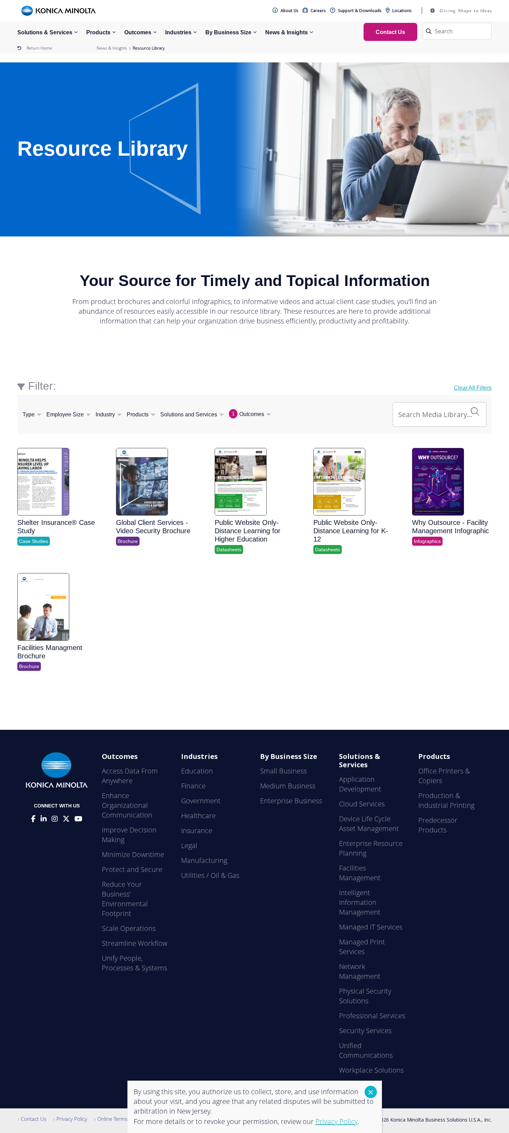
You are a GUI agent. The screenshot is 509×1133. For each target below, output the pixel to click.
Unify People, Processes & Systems (134, 962)
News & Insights (286, 32)
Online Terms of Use (120, 1118)
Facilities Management (360, 872)
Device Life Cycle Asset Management (369, 823)
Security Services (365, 1030)
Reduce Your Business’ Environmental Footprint (125, 899)
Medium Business (287, 785)
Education (197, 771)
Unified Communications (366, 1050)
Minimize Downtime (133, 854)
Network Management (360, 971)
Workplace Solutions (371, 1070)
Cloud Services (362, 803)
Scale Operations (128, 928)
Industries (178, 32)
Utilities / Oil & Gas (210, 875)
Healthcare (198, 815)
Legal (189, 845)
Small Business (283, 771)
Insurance (196, 830)
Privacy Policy (71, 1118)
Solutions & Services (44, 32)
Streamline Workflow (134, 943)
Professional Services (372, 1015)
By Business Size (228, 32)
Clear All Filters (473, 388)
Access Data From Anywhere (130, 775)
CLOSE (371, 1092)
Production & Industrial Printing (446, 800)
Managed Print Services (362, 946)
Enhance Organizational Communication (127, 805)
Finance (193, 785)
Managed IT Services (370, 927)
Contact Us (33, 1118)
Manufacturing (204, 860)
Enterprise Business (291, 800)
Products (98, 32)
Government (201, 800)
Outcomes (137, 32)
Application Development (360, 784)
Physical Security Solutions (365, 995)
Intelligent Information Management (360, 902)
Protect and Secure (132, 869)
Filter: (42, 386)
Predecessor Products (437, 824)
